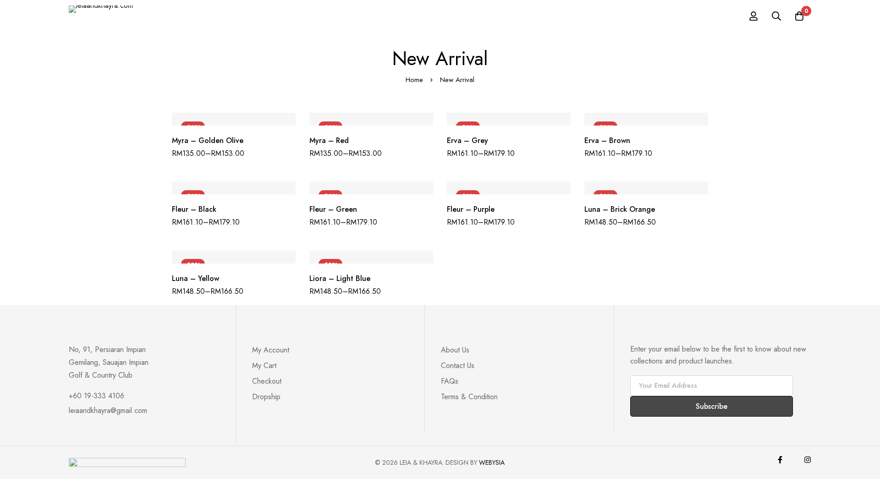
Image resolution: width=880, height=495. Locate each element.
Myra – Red (329, 140)
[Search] (776, 16)
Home (414, 80)
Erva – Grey (467, 140)
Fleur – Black (194, 209)
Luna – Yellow (195, 278)
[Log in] (753, 16)
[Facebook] (780, 459)
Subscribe (711, 406)
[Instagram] (807, 459)
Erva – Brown (607, 140)
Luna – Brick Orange (619, 209)
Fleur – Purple (471, 209)
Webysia (492, 462)
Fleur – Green (333, 209)
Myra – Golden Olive (207, 140)
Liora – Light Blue (339, 278)
